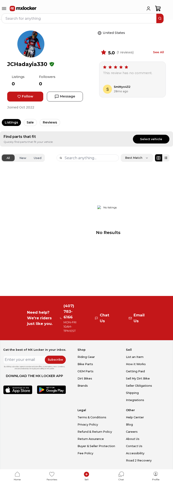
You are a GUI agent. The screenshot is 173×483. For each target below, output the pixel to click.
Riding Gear (86, 357)
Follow (27, 96)
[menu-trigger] (4, 8)
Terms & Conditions (91, 417)
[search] (160, 18)
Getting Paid (135, 371)
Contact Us (134, 446)
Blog (129, 424)
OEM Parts (85, 371)
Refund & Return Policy (94, 431)
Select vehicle (151, 139)
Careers (132, 431)
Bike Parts (85, 364)
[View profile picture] (30, 44)
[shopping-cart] (158, 8)
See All (158, 52)
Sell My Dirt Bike (138, 378)
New (22, 158)
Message (67, 96)
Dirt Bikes (84, 378)
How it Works (136, 364)
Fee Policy (85, 453)
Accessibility (135, 453)
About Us (132, 439)
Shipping (132, 393)
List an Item (134, 357)
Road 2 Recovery (139, 460)
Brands (82, 385)
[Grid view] (158, 157)
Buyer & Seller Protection (96, 446)
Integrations (135, 400)
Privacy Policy (87, 424)
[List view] (165, 157)
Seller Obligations (139, 385)
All (8, 158)
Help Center (135, 417)
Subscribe (55, 359)
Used (37, 158)
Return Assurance (90, 439)
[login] (148, 8)
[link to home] (23, 8)
